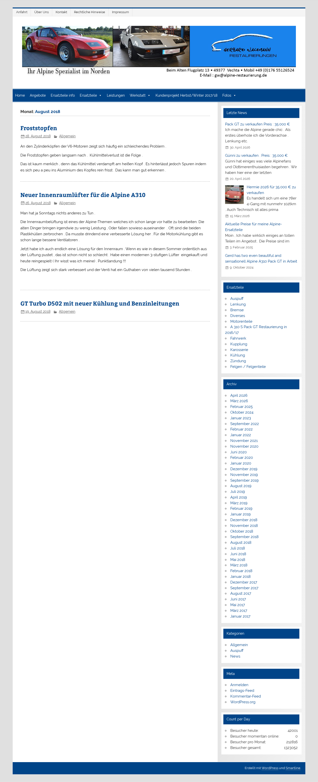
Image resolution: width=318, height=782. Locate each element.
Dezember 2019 (243, 469)
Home (20, 95)
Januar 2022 (240, 435)
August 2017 (240, 593)
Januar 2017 (240, 616)
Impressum (120, 12)
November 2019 (244, 474)
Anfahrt (21, 12)
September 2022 (244, 424)
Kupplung (238, 344)
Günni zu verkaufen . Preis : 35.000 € (256, 155)
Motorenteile (241, 321)
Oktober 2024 (241, 412)
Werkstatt (138, 95)
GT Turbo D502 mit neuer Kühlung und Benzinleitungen (99, 303)
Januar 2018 (240, 576)
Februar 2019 (241, 508)
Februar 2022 (241, 429)
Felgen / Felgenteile (248, 366)
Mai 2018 (237, 559)
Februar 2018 (241, 571)
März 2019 (238, 503)
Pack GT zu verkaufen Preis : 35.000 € (257, 124)
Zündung (238, 361)
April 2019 (238, 497)
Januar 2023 (240, 418)
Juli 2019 (237, 491)
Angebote (38, 95)
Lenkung (238, 304)
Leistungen (116, 95)
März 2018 (238, 565)
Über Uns (41, 12)
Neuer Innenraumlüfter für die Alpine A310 (83, 194)
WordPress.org (242, 702)
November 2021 (244, 440)
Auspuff (236, 298)
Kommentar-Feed (245, 696)
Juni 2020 (238, 452)
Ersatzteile (88, 95)
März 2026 (239, 401)
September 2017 (244, 588)
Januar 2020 (240, 463)
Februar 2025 (241, 406)
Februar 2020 (241, 457)
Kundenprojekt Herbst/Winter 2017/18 (186, 95)
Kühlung (237, 355)
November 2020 (244, 446)
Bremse (237, 310)
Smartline (293, 768)
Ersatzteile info (63, 95)
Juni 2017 (238, 599)
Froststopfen (38, 128)
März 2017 (238, 610)
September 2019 (244, 480)
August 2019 (240, 486)
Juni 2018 (238, 554)
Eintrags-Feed (242, 690)
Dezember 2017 (243, 582)
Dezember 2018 (243, 520)
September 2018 (244, 537)
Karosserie (239, 350)
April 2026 (238, 395)
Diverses (237, 315)
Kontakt (61, 12)
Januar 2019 (240, 514)
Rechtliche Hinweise (89, 12)
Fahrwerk (238, 338)
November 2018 (244, 525)
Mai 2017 (237, 605)
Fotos (226, 95)
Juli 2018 (237, 548)
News (235, 656)
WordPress (270, 768)
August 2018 (240, 542)
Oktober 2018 (241, 531)
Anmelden (239, 685)
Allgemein (67, 136)
